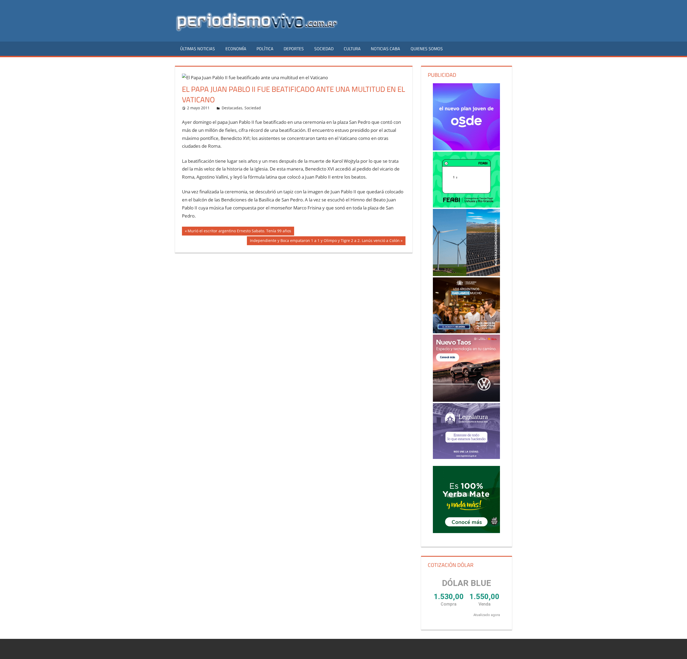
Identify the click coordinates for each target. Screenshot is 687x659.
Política (265, 48)
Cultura (352, 48)
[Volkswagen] (466, 368)
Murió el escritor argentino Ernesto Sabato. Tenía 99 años (239, 232)
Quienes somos (427, 48)
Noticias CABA (385, 48)
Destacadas (232, 107)
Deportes (294, 48)
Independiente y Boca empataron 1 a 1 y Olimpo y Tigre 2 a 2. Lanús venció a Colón (325, 241)
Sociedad (324, 48)
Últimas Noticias (197, 48)
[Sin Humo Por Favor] (466, 305)
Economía (235, 48)
